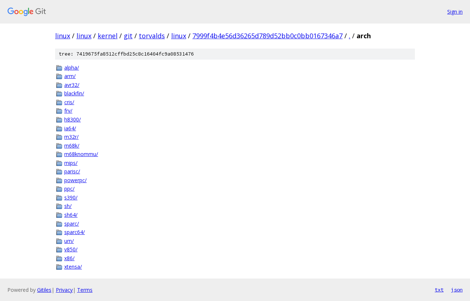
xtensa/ (73, 266)
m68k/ (71, 145)
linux (62, 35)
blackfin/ (74, 93)
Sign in (455, 11)
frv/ (68, 110)
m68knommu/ (81, 153)
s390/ (70, 197)
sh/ (68, 205)
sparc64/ (74, 232)
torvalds (152, 35)
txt (439, 289)
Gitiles (44, 289)
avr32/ (71, 84)
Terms (85, 289)
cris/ (69, 102)
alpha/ (71, 67)
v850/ (70, 249)
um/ (69, 240)
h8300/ (72, 119)
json (457, 289)
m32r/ (71, 136)
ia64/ (70, 128)
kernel (108, 35)
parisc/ (72, 171)
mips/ (70, 162)
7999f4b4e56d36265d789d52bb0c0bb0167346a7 (267, 35)
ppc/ (69, 188)
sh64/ (70, 214)
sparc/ (71, 223)
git (128, 35)
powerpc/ (75, 180)
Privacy (64, 289)
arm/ (70, 75)
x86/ (69, 258)
